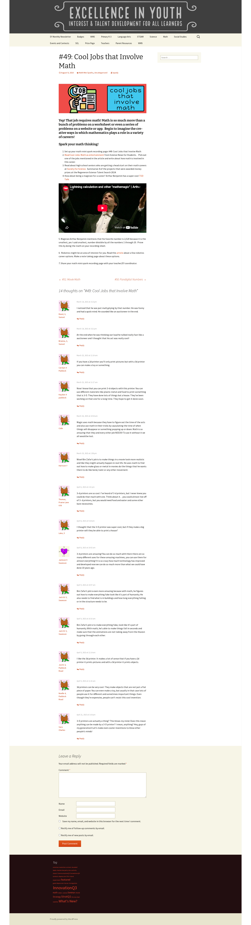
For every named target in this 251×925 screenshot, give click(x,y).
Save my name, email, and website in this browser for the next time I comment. (101, 821)
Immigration (73, 883)
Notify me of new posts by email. (77, 835)
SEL (77, 43)
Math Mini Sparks (86, 72)
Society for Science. (77, 168)
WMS (92, 36)
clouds (55, 873)
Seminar (71, 892)
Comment (64, 770)
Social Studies (180, 36)
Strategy (57, 896)
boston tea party (62, 870)
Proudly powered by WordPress (64, 919)
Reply (81, 318)
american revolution (59, 867)
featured (65, 879)
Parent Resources (124, 43)
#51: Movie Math (69, 279)
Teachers (105, 43)
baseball (74, 867)
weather (55, 902)
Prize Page (90, 43)
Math (165, 36)
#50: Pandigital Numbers (130, 279)
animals (68, 867)
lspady (115, 72)
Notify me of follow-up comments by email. (83, 828)
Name (62, 803)
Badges (80, 36)
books (55, 870)
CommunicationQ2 (64, 873)
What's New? (68, 901)
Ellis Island (70, 876)
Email (61, 809)
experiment (56, 880)
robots (60, 893)
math (55, 892)
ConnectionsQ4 (75, 873)
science (65, 893)
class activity (72, 870)
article (120, 252)
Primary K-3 (106, 36)
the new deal (75, 897)
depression (62, 876)
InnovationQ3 (65, 887)
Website (63, 815)
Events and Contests (59, 43)
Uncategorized (100, 72)
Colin (61, 428)
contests (55, 876)
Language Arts (124, 36)
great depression (58, 883)
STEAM (140, 36)
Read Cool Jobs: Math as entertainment (84, 154)
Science (153, 36)
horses (66, 883)
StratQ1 (66, 896)
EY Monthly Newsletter (60, 36)
